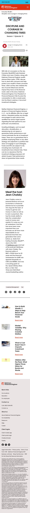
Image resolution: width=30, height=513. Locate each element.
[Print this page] (10, 292)
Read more (19, 320)
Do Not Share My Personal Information (12, 456)
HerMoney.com (12, 245)
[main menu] (27, 7)
